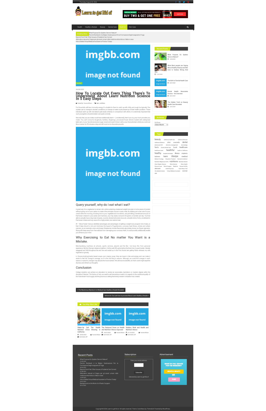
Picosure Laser (158, 166)
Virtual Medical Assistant (173, 171)
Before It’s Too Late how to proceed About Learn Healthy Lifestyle (126, 295)
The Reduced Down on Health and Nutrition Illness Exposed (113, 329)
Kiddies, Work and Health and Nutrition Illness (137, 329)
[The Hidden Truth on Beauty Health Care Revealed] (161, 104)
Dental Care (112, 27)
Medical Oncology (159, 159)
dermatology (184, 145)
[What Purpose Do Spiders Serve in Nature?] (161, 56)
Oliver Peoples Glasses (160, 164)
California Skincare (182, 139)
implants (184, 153)
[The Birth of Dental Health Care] (161, 82)
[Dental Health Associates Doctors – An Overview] (161, 93)
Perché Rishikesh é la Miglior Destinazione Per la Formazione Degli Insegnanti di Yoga (116, 35)
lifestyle (174, 156)
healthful (170, 150)
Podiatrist (175, 166)
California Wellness (160, 142)
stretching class (170, 168)
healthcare (183, 147)
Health (79, 27)
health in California (182, 150)
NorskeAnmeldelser (182, 159)
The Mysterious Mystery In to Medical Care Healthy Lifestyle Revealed (101, 290)
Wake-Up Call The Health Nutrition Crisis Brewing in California (89, 330)
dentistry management (172, 145)
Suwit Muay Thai (183, 168)
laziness (157, 156)
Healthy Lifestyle (91, 27)
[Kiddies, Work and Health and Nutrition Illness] (137, 317)
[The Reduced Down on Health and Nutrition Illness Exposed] (113, 317)
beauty (158, 139)
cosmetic (176, 142)
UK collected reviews (160, 171)
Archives (157, 122)
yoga (156, 173)
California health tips (169, 139)
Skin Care (132, 27)
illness (177, 153)
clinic (169, 142)
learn (98, 103)
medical (184, 156)
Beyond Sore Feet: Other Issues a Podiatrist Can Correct (94, 37)
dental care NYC (159, 145)
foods (175, 147)
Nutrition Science (183, 161)
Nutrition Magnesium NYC (162, 161)
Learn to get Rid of (143, 377)
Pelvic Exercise (173, 164)
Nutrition (123, 27)
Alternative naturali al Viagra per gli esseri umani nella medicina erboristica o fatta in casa (104, 39)
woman (184, 171)
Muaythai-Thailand (170, 159)
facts (157, 147)
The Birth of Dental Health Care (178, 80)
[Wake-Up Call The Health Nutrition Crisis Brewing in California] (89, 317)
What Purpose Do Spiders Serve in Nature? (103, 33)
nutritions (102, 103)
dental (184, 142)
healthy (158, 153)
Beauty (102, 27)
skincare (158, 168)
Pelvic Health (184, 164)
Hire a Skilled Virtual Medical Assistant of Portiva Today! (94, 41)
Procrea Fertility (183, 166)
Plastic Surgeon (167, 166)
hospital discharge (168, 153)
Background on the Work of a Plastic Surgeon (95, 383)
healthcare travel (159, 150)
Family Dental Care (166, 147)
